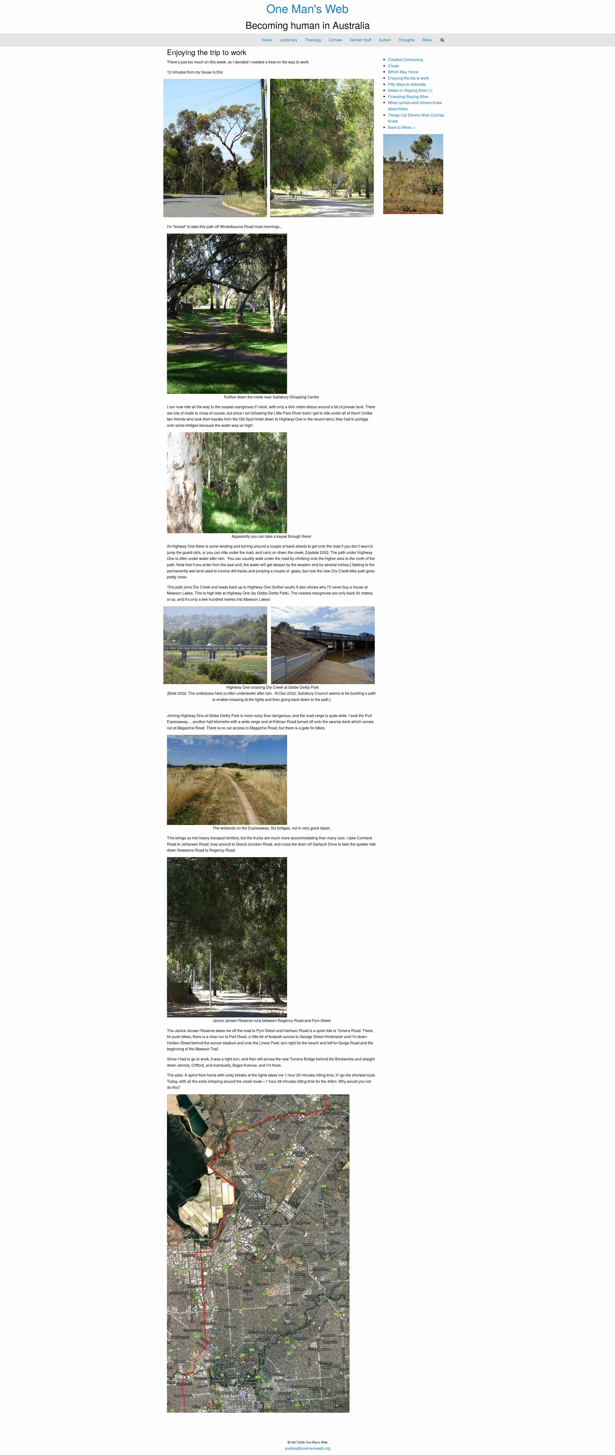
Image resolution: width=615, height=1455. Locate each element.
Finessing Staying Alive (408, 96)
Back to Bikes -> (402, 127)
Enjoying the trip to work (408, 78)
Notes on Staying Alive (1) (410, 90)
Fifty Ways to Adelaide (407, 84)
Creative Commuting (405, 59)
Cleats (393, 65)
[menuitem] (267, 39)
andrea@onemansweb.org (307, 1448)
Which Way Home (403, 71)
